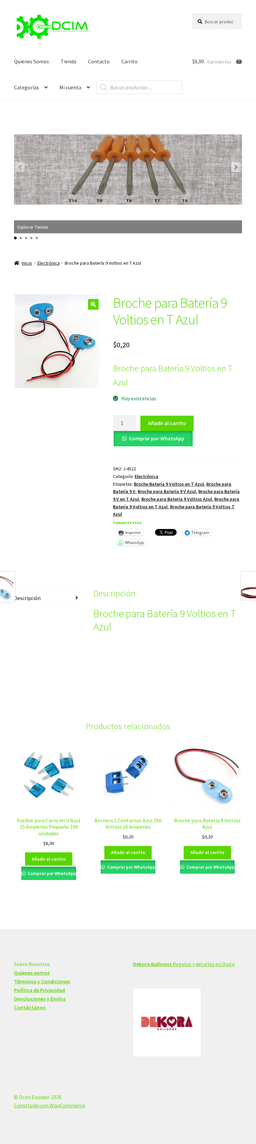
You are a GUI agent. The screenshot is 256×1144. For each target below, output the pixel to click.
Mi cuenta (70, 87)
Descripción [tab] (27, 598)
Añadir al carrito (167, 423)
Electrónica (48, 263)
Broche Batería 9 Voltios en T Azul (169, 484)
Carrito (129, 61)
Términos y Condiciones (42, 981)
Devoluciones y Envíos (40, 998)
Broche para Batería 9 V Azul (167, 491)
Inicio (27, 263)
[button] (236, 167)
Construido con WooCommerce (49, 1105)
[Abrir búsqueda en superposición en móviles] (139, 87)
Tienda (68, 61)
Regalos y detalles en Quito (184, 964)
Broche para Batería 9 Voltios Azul (176, 499)
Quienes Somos (31, 61)
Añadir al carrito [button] (49, 859)
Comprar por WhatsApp (156, 438)
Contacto (99, 61)
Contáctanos (29, 1007)
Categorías (26, 87)
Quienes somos (32, 972)
